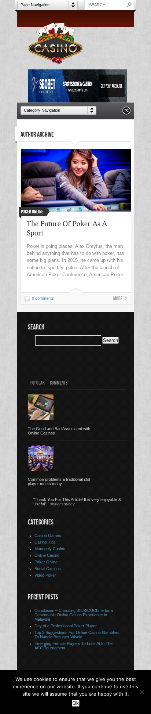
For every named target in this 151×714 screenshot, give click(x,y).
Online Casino (46, 555)
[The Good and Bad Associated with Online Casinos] (41, 407)
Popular (37, 383)
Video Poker (45, 575)
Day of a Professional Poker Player (65, 626)
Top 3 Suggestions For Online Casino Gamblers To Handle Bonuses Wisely (76, 634)
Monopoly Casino (49, 549)
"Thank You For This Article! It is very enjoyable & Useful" (77, 501)
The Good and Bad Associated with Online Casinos (59, 430)
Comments (58, 383)
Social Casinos (47, 568)
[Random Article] (126, 112)
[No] (142, 692)
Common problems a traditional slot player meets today (59, 481)
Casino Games (47, 535)
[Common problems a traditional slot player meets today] (41, 458)
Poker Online (46, 562)
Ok (76, 703)
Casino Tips (45, 542)
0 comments (43, 298)
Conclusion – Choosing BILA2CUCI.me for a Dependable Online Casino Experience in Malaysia (73, 614)
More (117, 298)
